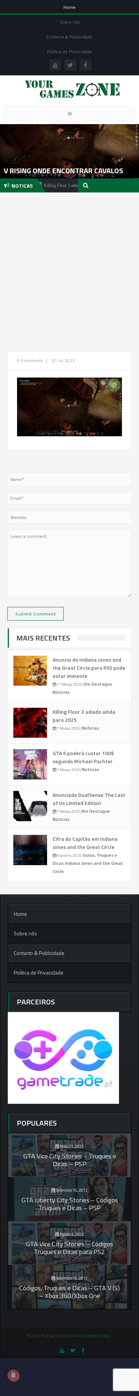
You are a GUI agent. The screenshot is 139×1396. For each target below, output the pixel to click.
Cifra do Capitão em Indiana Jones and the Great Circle (85, 843)
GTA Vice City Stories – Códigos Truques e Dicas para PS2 (69, 1248)
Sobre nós (70, 21)
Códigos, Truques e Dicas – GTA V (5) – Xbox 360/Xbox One (69, 1292)
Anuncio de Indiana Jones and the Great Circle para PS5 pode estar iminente (89, 668)
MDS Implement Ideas (92, 1336)
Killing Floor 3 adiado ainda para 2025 (61, 185)
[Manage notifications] (13, 1375)
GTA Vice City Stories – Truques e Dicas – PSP (69, 1160)
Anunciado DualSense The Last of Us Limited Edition (89, 799)
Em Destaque (98, 683)
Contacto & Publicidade (69, 36)
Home (69, 7)
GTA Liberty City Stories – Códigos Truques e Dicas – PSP (69, 1204)
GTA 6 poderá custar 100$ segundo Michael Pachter (83, 757)
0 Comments (30, 360)
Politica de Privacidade (69, 51)
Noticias (61, 692)
